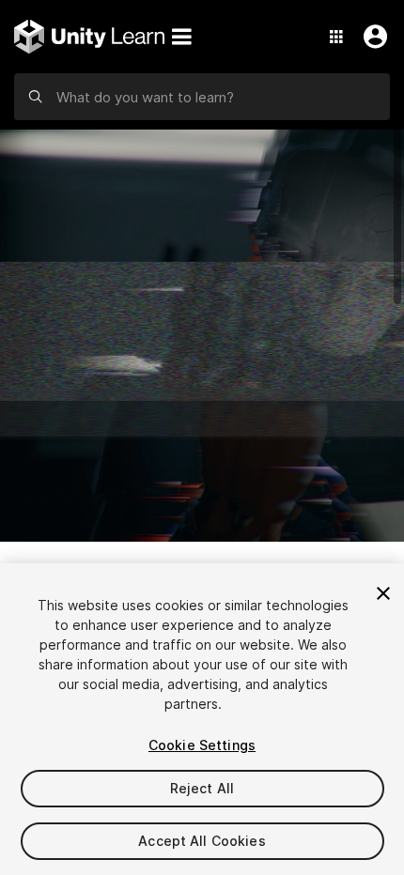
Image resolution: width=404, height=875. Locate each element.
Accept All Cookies (202, 841)
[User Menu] (371, 36)
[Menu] (181, 36)
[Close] (383, 593)
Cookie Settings (202, 745)
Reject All (202, 788)
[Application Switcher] (336, 36)
